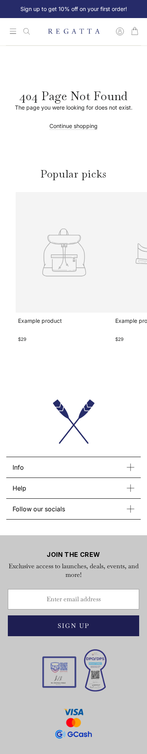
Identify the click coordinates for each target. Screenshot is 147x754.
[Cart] (134, 31)
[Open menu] (13, 32)
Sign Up (73, 626)
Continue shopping (73, 126)
